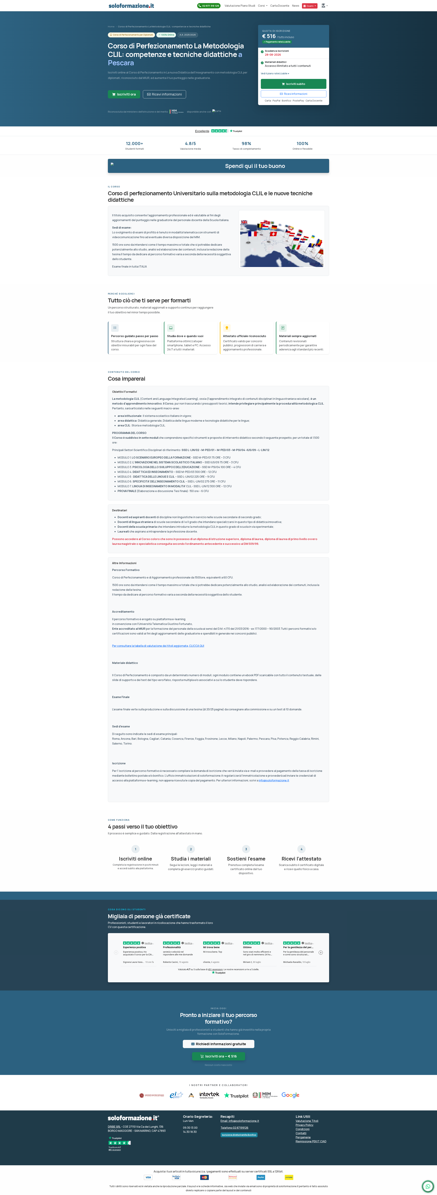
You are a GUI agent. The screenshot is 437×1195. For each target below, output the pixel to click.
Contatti (301, 1133)
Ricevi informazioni (167, 94)
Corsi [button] (261, 6)
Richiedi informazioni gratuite (221, 1044)
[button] (324, 5)
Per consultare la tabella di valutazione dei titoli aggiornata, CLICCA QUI (158, 646)
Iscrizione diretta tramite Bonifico (239, 1134)
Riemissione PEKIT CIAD (311, 1141)
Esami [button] (310, 6)
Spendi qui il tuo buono (255, 166)
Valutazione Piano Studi (240, 6)
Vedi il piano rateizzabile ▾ (275, 73)
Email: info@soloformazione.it (240, 1121)
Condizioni (302, 1129)
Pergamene (303, 1137)
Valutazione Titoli (307, 1121)
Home (111, 26)
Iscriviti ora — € (221, 1056)
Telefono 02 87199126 (234, 1128)
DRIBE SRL (114, 1127)
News (295, 6)
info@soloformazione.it (274, 780)
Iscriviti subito (295, 84)
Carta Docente (279, 6)
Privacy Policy (304, 1125)
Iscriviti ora (126, 94)
